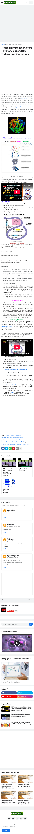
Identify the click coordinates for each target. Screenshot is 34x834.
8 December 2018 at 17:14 (13, 526)
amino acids (25, 98)
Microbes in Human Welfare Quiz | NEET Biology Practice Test (24, 802)
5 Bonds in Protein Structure (24, 469)
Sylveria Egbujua (13, 556)
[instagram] (21, 818)
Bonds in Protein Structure (14, 44)
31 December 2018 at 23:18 (13, 541)
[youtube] (9, 818)
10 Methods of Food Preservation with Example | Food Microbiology (21, 723)
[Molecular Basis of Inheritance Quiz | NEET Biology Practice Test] (8, 779)
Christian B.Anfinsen (12, 385)
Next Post (29, 600)
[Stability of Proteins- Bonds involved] (9, 483)
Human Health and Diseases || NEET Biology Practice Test (8, 802)
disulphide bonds (7, 326)
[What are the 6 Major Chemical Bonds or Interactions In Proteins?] (9, 462)
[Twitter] (6, 448)
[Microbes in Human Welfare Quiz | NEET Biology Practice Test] (25, 795)
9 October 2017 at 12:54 (13, 512)
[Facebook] (3, 448)
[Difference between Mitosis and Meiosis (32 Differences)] (5, 717)
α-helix (18, 444)
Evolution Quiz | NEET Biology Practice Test (24, 785)
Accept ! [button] (5, 830)
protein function (6, 440)
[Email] (17, 448)
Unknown (10, 524)
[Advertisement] (17, 23)
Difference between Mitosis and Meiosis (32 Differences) (20, 715)
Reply (4, 517)
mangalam (11, 510)
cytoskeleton (20, 107)
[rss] (25, 818)
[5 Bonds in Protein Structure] (25, 462)
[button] (2, 2)
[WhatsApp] (10, 448)
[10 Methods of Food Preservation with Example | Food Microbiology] (5, 724)
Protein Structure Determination (10, 442)
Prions (12, 392)
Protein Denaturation (7, 437)
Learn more (12, 826)
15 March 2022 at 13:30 (12, 557)
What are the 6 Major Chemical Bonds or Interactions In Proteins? (7, 472)
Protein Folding (18, 437)
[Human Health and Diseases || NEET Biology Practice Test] (8, 795)
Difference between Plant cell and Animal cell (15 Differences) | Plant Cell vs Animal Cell (21, 708)
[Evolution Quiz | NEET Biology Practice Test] (25, 779)
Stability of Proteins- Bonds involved (8, 491)
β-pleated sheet (25, 444)
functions (21, 105)
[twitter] (17, 818)
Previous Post (6, 600)
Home (3, 44)
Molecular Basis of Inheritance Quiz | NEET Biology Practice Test (8, 786)
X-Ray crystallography (8, 444)
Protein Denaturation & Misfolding (16, 369)
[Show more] (20, 448)
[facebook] (13, 818)
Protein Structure (17, 440)
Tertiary (23, 442)
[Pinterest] (13, 448)
